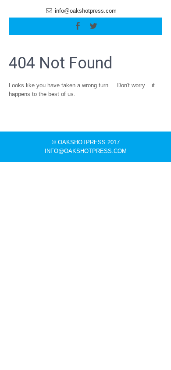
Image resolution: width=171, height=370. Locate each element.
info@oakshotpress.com (86, 10)
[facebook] (77, 26)
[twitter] (93, 26)
